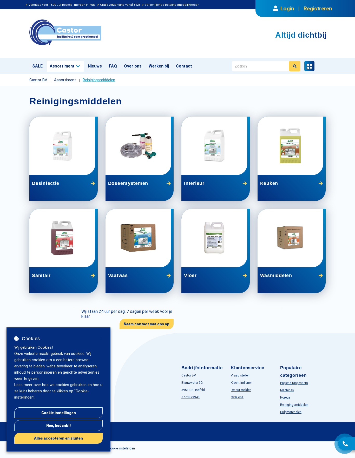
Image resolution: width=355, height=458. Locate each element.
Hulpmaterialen (290, 412)
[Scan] (309, 66)
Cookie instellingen (58, 413)
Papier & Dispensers (294, 383)
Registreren (318, 8)
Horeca (285, 397)
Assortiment (62, 66)
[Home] (101, 32)
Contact (184, 66)
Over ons (133, 66)
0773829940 (190, 397)
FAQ (113, 66)
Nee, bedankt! (58, 425)
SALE (37, 66)
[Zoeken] (294, 66)
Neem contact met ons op (146, 324)
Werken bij (159, 66)
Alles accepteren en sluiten (58, 438)
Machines (287, 390)
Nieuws (95, 66)
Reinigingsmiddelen (294, 405)
